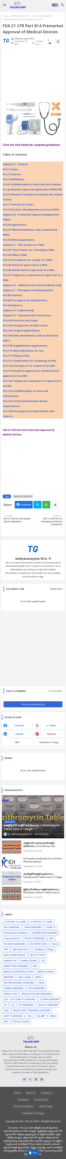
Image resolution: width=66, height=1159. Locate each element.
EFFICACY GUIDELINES (35, 938)
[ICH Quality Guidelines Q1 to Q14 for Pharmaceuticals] (11, 862)
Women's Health (21, 1021)
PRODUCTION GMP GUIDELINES (36, 993)
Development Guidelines (15, 932)
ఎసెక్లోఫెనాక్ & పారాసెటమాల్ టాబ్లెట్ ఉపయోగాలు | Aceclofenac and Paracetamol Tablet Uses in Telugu (42, 846)
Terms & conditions (24, 1106)
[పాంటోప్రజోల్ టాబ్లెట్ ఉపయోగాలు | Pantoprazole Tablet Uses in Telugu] (11, 878)
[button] (55, 5)
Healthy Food (10, 960)
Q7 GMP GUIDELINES (50, 999)
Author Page (45, 1106)
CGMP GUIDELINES (32, 927)
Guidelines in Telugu (49, 742)
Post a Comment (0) (33, 704)
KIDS (35, 966)
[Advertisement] (33, 75)
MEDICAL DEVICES (20, 15)
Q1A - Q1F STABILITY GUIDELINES (20, 999)
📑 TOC (33, 1152)
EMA (51, 938)
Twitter (37, 504)
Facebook (25, 504)
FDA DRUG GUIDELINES (14, 943)
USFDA (53, 1016)
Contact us (46, 1092)
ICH (43, 960)
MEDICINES (9, 977)
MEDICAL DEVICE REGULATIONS (18, 971)
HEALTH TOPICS (37, 955)
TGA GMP (40, 1016)
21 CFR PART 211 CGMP (41, 921)
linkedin (19, 734)
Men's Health (24, 977)
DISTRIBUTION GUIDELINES (44, 932)
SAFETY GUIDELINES (13, 1016)
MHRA (38, 977)
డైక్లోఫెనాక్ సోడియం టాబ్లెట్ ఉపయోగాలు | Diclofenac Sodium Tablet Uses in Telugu (41, 892)
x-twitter (51, 725)
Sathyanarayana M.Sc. (31, 558)
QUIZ (6, 1010)
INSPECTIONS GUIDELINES (16, 966)
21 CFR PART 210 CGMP (15, 921)
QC (12, 1004)
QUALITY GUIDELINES (48, 1004)
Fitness (55, 943)
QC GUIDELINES (26, 1004)
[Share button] (55, 504)
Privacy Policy (41, 1099)
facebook (19, 725)
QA (5, 1004)
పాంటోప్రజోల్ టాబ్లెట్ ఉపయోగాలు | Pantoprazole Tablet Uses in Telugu (42, 875)
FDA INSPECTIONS (38, 943)
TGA (29, 1016)
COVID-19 (50, 927)
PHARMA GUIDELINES (14, 988)
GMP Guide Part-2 (21, 949)
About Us (30, 1092)
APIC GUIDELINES (12, 927)
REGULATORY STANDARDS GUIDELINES (31, 1010)
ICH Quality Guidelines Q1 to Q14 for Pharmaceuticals (42, 860)
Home (6, 15)
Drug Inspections (12, 938)
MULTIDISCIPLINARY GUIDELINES (19, 982)
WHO (6, 1021)
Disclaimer (23, 1099)
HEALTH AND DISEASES (15, 955)
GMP (17, 742)
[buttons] (24, 1079)
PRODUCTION (10, 993)
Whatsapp (46, 504)
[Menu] (4, 5)
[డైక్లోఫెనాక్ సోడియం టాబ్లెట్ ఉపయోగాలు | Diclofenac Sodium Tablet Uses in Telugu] (11, 893)
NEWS (41, 982)
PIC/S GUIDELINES (36, 988)
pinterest (51, 734)
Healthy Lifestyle (29, 960)
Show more (56, 588)
